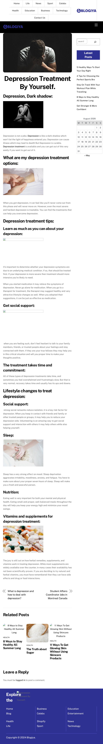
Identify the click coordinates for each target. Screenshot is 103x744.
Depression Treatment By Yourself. (37, 82)
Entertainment (76, 713)
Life (28, 3)
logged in (20, 680)
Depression (33, 136)
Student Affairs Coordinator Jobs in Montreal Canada (56, 595)
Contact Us (39, 17)
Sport (50, 3)
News (38, 3)
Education (30, 10)
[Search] (95, 42)
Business (45, 10)
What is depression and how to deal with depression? (21, 595)
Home (17, 3)
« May (87, 155)
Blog (8, 713)
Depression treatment (14, 146)
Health (15, 10)
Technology (62, 10)
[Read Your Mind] (13, 28)
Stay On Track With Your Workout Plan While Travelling (88, 88)
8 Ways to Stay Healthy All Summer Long (12, 645)
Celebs (62, 3)
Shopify (41, 721)
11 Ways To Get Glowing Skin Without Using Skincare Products (59, 651)
